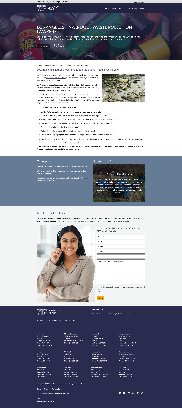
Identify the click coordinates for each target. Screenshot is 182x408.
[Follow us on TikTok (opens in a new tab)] (142, 393)
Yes (99, 289)
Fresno (39, 352)
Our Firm (127, 8)
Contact (141, 8)
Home (107, 8)
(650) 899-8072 (74, 376)
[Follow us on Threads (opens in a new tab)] (133, 393)
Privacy (46, 389)
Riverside (122, 367)
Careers (128, 314)
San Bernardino (97, 367)
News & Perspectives (98, 314)
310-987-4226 (68, 2)
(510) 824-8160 (74, 361)
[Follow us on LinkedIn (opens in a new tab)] (124, 393)
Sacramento (96, 352)
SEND (100, 298)
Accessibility (56, 389)
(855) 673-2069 (101, 376)
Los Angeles (95, 334)
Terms (39, 389)
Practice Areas (116, 8)
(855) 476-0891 (129, 376)
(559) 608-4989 (47, 361)
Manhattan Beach (71, 334)
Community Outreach (115, 314)
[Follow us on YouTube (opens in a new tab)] (137, 393)
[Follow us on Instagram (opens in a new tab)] (129, 393)
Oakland (67, 352)
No (99, 291)
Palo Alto (67, 367)
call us (86, 178)
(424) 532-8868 (74, 343)
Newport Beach (125, 334)
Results (134, 8)
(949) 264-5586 (128, 345)
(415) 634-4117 (128, 361)
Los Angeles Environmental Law (47, 65)
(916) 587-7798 (101, 361)
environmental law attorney (56, 78)
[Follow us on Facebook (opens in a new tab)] (120, 393)
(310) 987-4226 (101, 345)
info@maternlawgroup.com (46, 401)
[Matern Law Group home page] (48, 8)
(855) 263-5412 (47, 376)
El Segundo (41, 334)
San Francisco (124, 352)
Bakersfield (41, 367)
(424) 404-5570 (47, 345)
